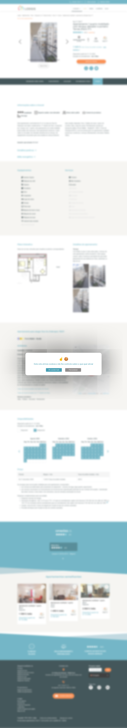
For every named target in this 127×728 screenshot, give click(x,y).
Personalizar (73, 370)
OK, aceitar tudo (53, 370)
